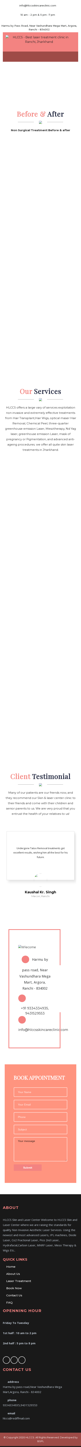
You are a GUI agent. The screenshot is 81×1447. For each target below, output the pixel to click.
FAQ (9, 1302)
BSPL (40, 1441)
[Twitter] (14, 1359)
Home (10, 1266)
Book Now (14, 1288)
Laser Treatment (18, 1281)
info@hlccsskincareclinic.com (43, 1030)
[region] (40, 80)
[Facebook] (6, 1359)
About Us (13, 1274)
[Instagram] (21, 1359)
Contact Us (14, 1295)
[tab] (74, 56)
